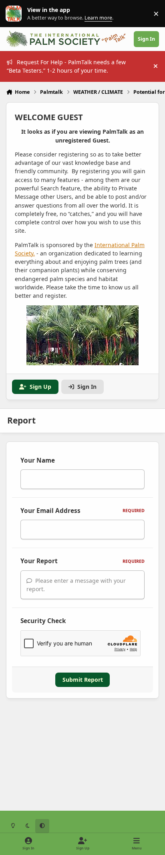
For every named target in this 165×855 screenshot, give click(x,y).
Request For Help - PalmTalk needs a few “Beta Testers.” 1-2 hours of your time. (66, 66)
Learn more (15, 14)
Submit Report (82, 679)
